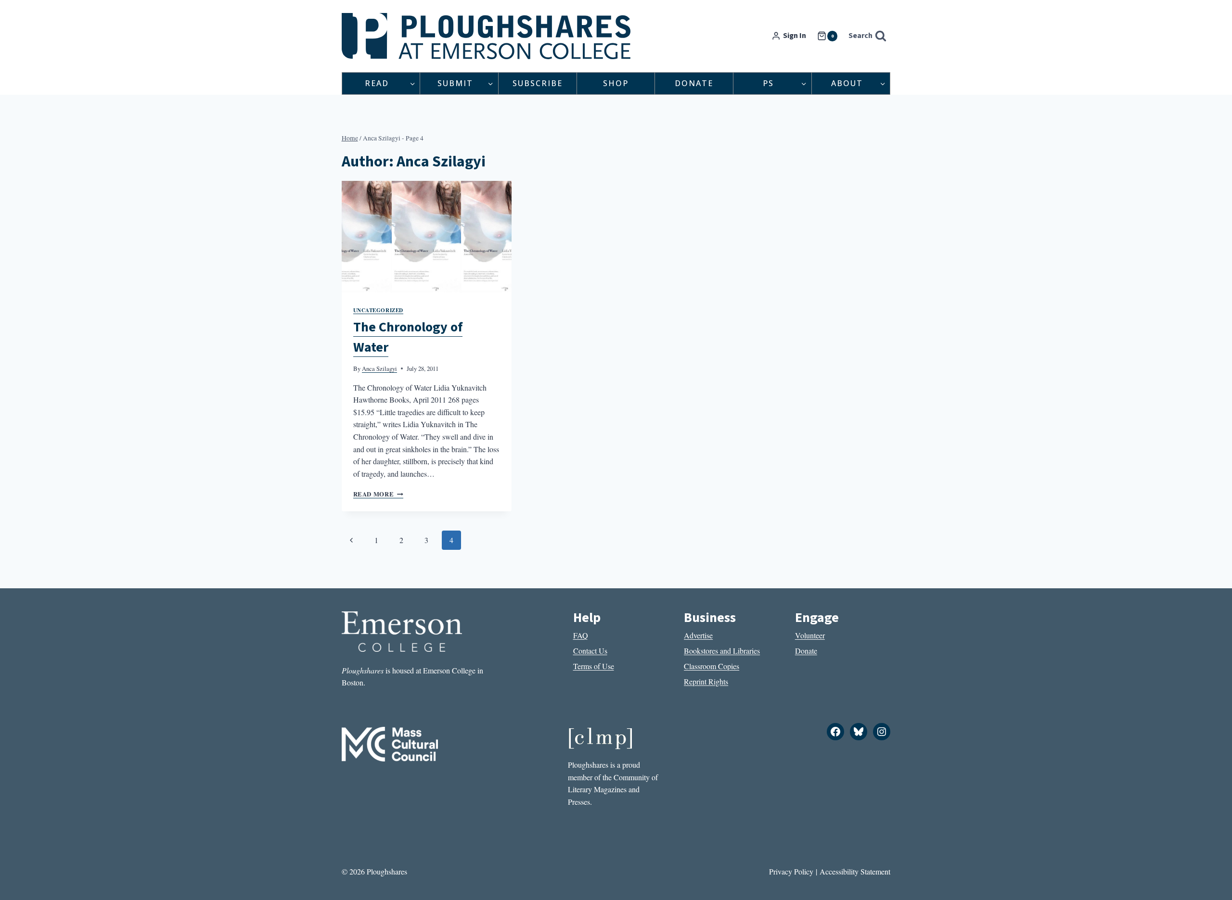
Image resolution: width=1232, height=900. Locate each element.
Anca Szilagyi (379, 368)
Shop (616, 83)
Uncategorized (378, 310)
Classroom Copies (711, 666)
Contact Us (590, 651)
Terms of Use (593, 666)
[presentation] (427, 237)
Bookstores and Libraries (722, 651)
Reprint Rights (706, 681)
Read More (378, 494)
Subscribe (538, 83)
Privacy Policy (791, 871)
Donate (694, 83)
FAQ (580, 635)
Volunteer (810, 635)
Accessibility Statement (855, 871)
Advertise (698, 635)
